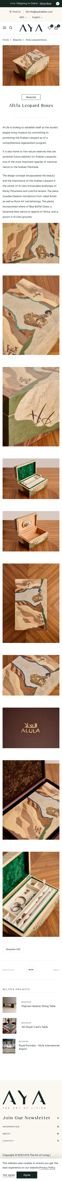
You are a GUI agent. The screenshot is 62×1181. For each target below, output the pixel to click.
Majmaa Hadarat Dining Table (38, 1006)
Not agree (9, 1175)
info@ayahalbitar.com (41, 11)
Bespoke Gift (13, 949)
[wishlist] (49, 28)
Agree (26, 1175)
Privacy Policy (47, 1167)
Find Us (17, 11)
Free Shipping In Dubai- (31, 3)
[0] (56, 28)
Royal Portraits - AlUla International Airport (39, 1047)
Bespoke (31, 97)
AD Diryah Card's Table (35, 1026)
